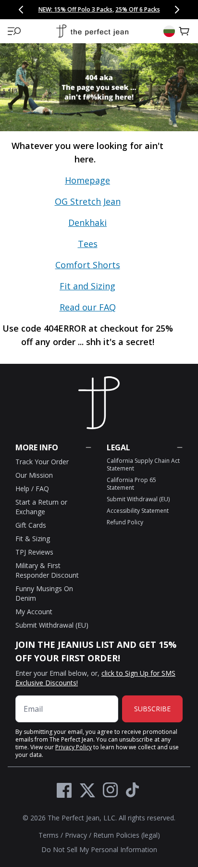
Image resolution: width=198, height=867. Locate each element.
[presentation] (99, 247)
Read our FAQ (88, 307)
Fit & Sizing (32, 538)
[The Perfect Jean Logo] (92, 31)
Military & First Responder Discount (47, 570)
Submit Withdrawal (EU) (51, 625)
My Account (33, 611)
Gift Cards (30, 525)
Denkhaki (87, 222)
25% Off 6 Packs (137, 9)
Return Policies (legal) (126, 835)
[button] (14, 31)
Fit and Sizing (87, 286)
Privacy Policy (73, 747)
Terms (48, 835)
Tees (88, 243)
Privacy (76, 835)
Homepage (87, 180)
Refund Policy (125, 522)
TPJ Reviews (34, 552)
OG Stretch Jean (88, 201)
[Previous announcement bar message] (21, 9)
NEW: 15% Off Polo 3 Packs (75, 9)
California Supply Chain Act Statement (143, 464)
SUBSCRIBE (152, 708)
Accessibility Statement (138, 511)
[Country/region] (169, 31)
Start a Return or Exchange (41, 506)
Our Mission (34, 475)
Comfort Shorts (87, 265)
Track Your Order (42, 461)
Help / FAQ (32, 488)
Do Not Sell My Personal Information (99, 849)
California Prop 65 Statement (131, 484)
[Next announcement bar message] (177, 9)
